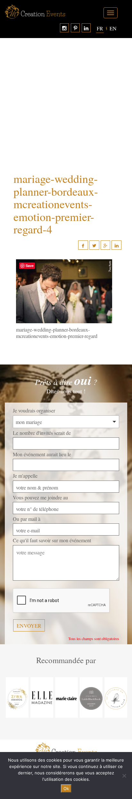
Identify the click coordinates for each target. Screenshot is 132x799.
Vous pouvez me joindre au (40, 497)
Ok (66, 788)
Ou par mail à (26, 519)
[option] (17, 697)
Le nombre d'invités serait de (42, 433)
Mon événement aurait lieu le (42, 454)
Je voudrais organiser (34, 410)
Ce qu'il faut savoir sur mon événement (52, 540)
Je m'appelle (25, 476)
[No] (124, 775)
